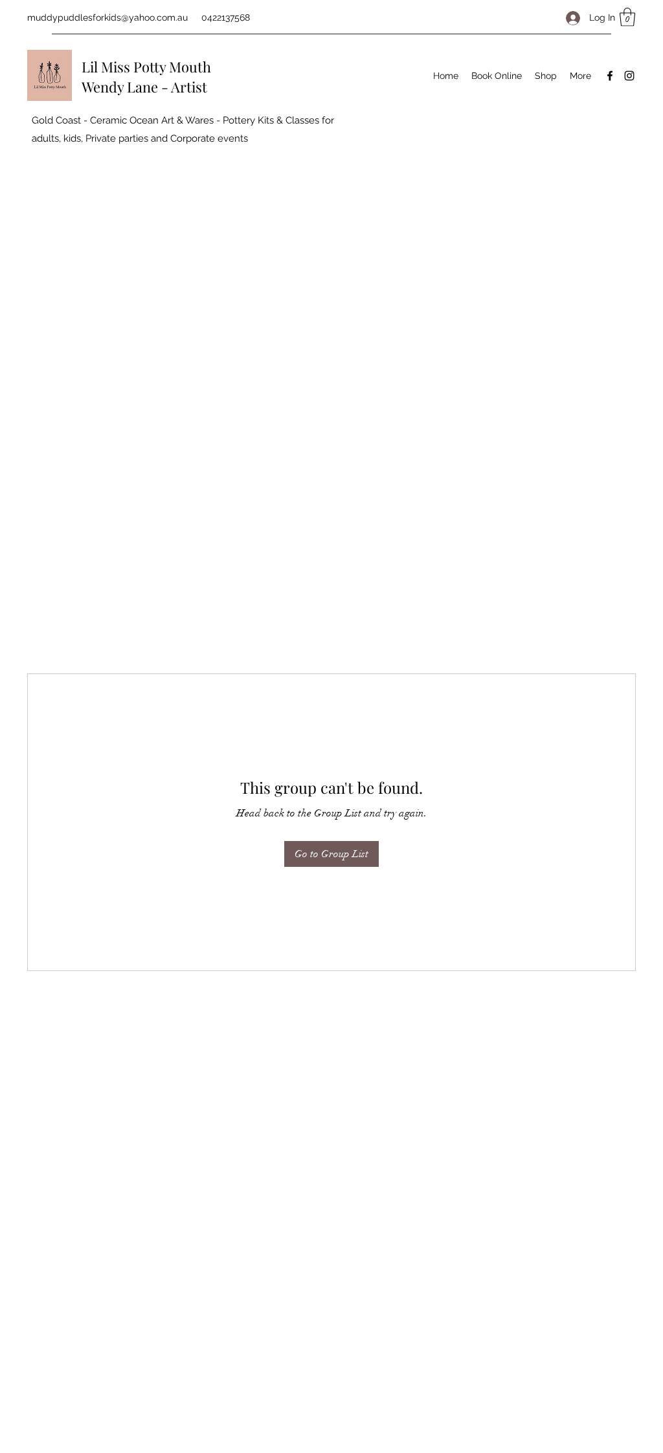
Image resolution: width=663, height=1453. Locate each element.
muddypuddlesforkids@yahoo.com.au (107, 17)
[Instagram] (629, 75)
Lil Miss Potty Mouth (146, 66)
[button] (627, 17)
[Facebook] (609, 75)
